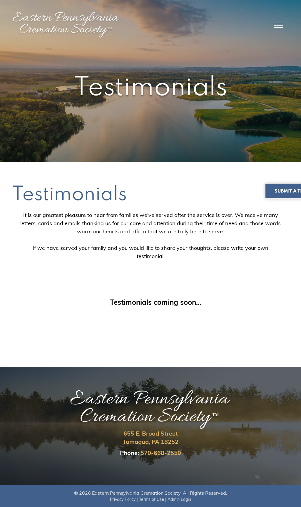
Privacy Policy (123, 499)
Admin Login (179, 499)
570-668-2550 (161, 452)
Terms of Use (151, 499)
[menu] (278, 25)
